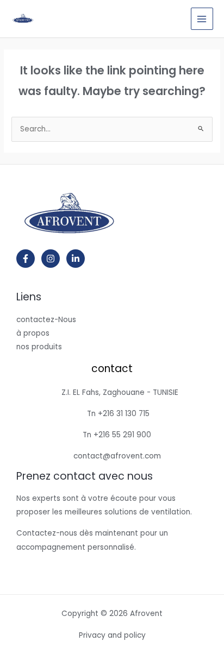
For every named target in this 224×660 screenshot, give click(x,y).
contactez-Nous (46, 320)
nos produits (39, 347)
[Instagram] (50, 258)
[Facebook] (25, 258)
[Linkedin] (75, 258)
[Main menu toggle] (202, 19)
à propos (32, 333)
